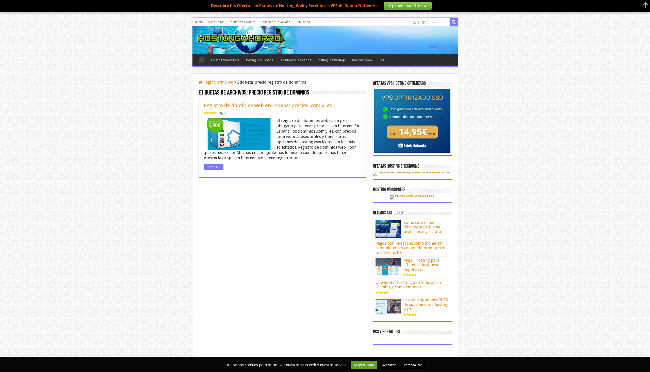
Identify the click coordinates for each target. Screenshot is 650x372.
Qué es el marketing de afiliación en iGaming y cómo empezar (408, 284)
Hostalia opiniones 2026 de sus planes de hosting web (425, 305)
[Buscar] (454, 22)
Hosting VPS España (259, 60)
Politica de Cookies (242, 22)
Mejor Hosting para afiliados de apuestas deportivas (422, 265)
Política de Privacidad (275, 22)
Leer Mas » (213, 167)
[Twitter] (423, 22)
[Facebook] (418, 22)
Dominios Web (361, 60)
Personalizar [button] (413, 365)
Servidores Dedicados (295, 60)
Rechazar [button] (389, 365)
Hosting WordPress (225, 60)
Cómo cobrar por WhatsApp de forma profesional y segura (422, 227)
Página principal (217, 82)
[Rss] (414, 22)
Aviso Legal (216, 22)
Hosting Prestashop (331, 60)
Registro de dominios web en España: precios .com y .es (268, 105)
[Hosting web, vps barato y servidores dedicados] (325, 39)
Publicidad (303, 22)
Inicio (199, 22)
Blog (381, 60)
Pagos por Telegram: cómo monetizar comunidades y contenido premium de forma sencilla (411, 248)
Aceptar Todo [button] (364, 365)
